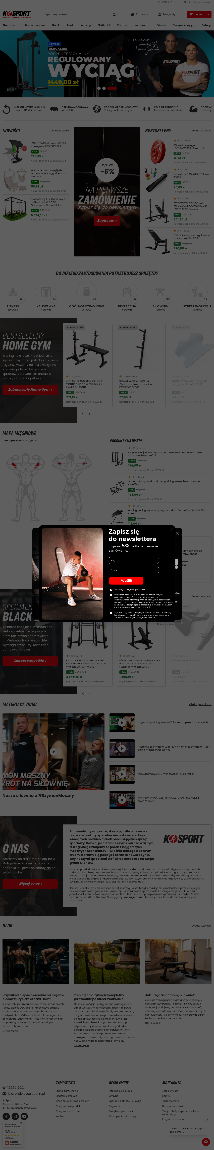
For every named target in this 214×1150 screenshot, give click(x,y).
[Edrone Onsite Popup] (107, 575)
